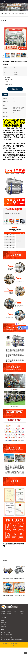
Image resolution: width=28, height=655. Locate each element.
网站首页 (11, 13)
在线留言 (15, 613)
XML (14, 645)
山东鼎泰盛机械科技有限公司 (8, 643)
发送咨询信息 (15, 89)
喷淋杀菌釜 (3, 624)
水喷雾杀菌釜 (3, 622)
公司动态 (15, 611)
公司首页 (3, 611)
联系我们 (9, 613)
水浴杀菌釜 (21, 13)
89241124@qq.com (9, 637)
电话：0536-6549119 (8, 634)
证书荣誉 (3, 613)
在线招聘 (22, 613)
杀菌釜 (2, 620)
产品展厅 (16, 13)
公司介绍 (9, 611)
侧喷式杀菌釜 (3, 626)
